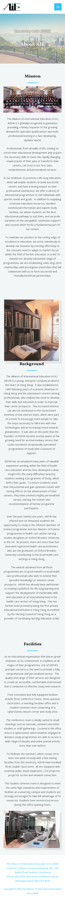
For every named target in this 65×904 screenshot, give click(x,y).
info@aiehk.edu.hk (48, 876)
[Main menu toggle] (58, 6)
